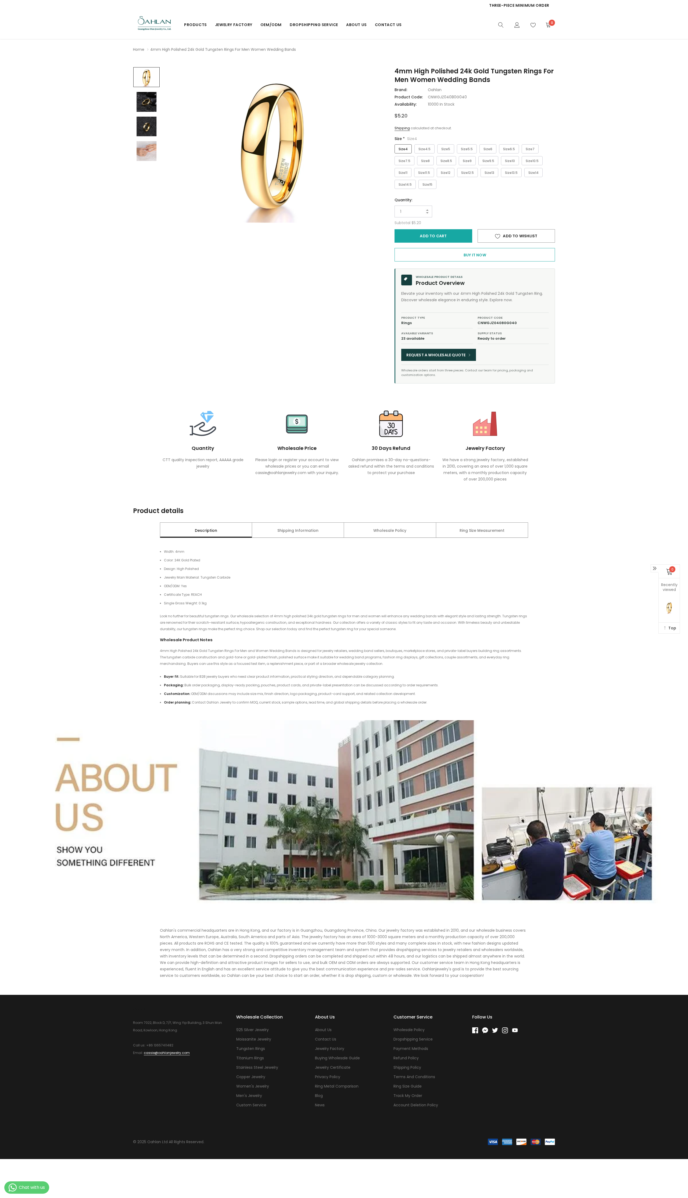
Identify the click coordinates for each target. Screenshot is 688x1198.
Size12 (445, 172)
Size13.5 (511, 172)
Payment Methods (410, 1048)
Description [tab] (206, 530)
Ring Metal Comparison (337, 1086)
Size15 (427, 184)
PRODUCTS (195, 24)
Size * (406, 138)
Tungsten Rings (250, 1048)
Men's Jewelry (249, 1095)
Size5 (445, 149)
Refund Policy (406, 1058)
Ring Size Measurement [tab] (482, 530)
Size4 (403, 149)
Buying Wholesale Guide (337, 1058)
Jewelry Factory (233, 24)
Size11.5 (424, 172)
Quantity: (403, 200)
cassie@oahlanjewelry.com (167, 1052)
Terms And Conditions (414, 1076)
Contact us (388, 24)
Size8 (425, 161)
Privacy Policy (327, 1076)
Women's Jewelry (252, 1086)
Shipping (402, 128)
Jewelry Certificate (332, 1067)
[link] (501, 24)
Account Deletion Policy (415, 1105)
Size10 (510, 161)
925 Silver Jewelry (252, 1029)
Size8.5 (446, 161)
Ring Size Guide (407, 1086)
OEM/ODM (271, 24)
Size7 (530, 149)
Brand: (401, 89)
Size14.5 (405, 184)
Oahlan (435, 89)
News (320, 1105)
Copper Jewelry (250, 1076)
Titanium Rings (250, 1058)
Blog (319, 1095)
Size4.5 (424, 149)
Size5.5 (467, 149)
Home (138, 49)
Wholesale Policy (409, 1029)
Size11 (403, 172)
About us (356, 24)
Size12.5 (467, 172)
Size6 (487, 149)
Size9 (467, 161)
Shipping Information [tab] (297, 530)
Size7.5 (404, 161)
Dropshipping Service (314, 24)
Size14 (533, 172)
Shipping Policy (407, 1067)
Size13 (489, 172)
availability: (406, 104)
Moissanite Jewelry (253, 1039)
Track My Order (407, 1095)
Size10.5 (532, 161)
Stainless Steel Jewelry (257, 1067)
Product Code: (409, 97)
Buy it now (475, 255)
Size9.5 (488, 161)
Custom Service (251, 1105)
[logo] (154, 24)
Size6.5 (509, 149)
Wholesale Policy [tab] (389, 530)
